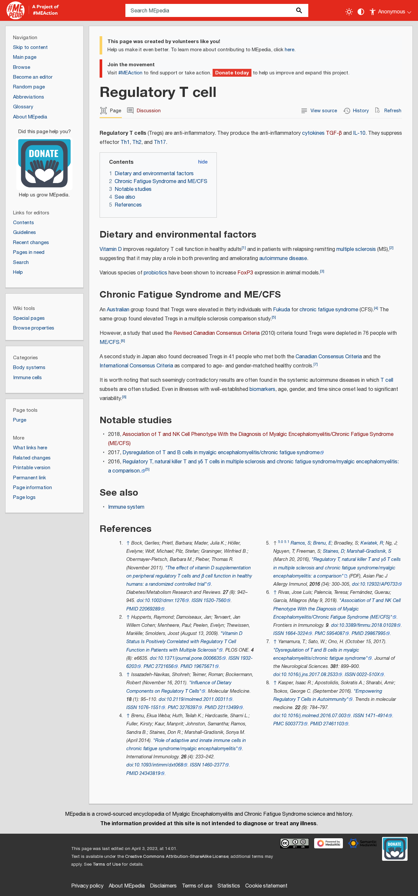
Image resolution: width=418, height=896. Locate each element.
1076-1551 (149, 707)
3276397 (189, 707)
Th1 (125, 142)
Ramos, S (301, 543)
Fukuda (281, 310)
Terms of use (197, 886)
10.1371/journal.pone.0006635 (190, 658)
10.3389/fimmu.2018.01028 (367, 625)
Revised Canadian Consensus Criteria (216, 333)
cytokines (313, 133)
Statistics (228, 886)
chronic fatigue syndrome (328, 310)
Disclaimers (163, 886)
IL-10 (359, 133)
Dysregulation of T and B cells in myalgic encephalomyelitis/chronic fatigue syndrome (221, 453)
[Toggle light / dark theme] (349, 12)
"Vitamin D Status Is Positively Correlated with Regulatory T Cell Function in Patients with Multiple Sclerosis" (184, 642)
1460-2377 (213, 765)
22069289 (149, 609)
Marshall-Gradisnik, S (369, 551)
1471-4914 (376, 715)
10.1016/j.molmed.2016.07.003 (313, 715)
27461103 (333, 724)
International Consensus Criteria (136, 366)
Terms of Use (107, 864)
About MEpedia (127, 886)
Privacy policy (87, 886)
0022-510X (368, 674)
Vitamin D (111, 249)
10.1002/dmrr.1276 (165, 600)
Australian (118, 310)
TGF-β (334, 133)
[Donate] (44, 160)
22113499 (228, 707)
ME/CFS (110, 342)
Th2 (136, 142)
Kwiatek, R (372, 543)
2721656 (164, 666)
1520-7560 (214, 600)
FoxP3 (245, 273)
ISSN (197, 600)
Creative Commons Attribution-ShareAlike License (176, 856)
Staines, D (333, 551)
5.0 (280, 542)
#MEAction (130, 73)
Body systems (29, 367)
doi (140, 600)
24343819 (149, 773)
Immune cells (27, 377)
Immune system (126, 507)
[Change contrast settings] (361, 12)
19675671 (204, 666)
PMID (132, 609)
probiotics (155, 273)
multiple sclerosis (356, 249)
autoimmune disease (283, 259)
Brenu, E (322, 543)
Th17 (160, 142)
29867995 (375, 633)
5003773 (294, 724)
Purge (19, 420)
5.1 (286, 542)
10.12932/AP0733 (379, 584)
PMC (149, 666)
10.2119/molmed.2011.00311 (197, 699)
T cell (386, 380)
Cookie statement (266, 886)
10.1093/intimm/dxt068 (158, 765)
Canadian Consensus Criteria (329, 357)
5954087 (336, 633)
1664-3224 (296, 633)
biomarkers (262, 389)
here (289, 50)
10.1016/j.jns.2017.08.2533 (309, 674)
